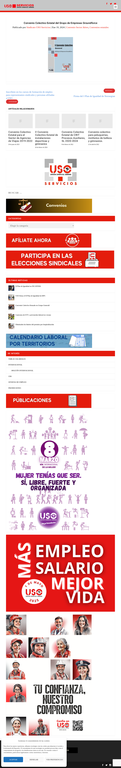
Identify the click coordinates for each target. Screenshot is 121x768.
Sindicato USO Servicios (38, 27)
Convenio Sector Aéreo (77, 27)
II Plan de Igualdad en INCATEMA (28, 286)
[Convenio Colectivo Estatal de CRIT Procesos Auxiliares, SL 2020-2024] (74, 121)
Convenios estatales (99, 27)
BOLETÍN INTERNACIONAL (22, 370)
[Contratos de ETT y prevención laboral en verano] (11, 317)
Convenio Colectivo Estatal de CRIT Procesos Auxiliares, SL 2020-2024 (73, 136)
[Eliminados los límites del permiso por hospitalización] (11, 326)
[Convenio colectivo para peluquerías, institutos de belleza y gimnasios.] (100, 121)
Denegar (34, 760)
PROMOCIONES (14, 388)
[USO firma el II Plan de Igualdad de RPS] (11, 297)
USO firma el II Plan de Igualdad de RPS (30, 296)
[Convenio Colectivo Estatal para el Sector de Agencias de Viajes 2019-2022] (20, 121)
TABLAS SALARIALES (17, 359)
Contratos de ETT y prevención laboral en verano (33, 315)
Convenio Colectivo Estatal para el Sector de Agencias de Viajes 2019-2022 (20, 136)
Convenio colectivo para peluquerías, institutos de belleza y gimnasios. (100, 136)
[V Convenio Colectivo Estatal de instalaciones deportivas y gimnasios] (47, 121)
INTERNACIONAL (15, 365)
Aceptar (13, 760)
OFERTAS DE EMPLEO (17, 382)
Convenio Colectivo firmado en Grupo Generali (32, 305)
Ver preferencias (54, 760)
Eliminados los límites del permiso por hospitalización (34, 324)
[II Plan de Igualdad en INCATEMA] (11, 288)
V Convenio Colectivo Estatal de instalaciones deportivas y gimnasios (46, 138)
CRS (10, 376)
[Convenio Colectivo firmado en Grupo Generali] (11, 307)
